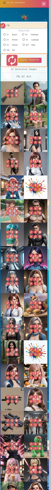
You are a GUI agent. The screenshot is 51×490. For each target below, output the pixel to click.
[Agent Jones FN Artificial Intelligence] (12, 116)
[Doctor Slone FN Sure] (12, 305)
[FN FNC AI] (35, 375)
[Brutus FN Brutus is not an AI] (35, 211)
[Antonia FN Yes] (12, 140)
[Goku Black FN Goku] (12, 446)
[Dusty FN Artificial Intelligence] (35, 328)
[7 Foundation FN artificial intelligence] (35, 93)
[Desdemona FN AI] (35, 281)
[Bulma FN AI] (12, 234)
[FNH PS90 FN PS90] (12, 422)
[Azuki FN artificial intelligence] (35, 163)
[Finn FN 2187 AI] (35, 422)
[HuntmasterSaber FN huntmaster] (35, 470)
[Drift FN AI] (35, 305)
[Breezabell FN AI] (12, 211)
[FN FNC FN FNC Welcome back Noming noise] (12, 93)
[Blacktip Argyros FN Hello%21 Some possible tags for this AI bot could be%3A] (35, 187)
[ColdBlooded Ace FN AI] (35, 258)
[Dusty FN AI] (12, 328)
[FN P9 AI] (35, 399)
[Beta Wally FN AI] (12, 187)
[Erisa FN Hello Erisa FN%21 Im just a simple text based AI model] (35, 352)
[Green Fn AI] (35, 446)
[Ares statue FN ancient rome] (12, 163)
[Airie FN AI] (35, 116)
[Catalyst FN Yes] (35, 234)
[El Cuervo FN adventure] (12, 352)
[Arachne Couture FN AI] (35, 140)
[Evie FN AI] (12, 375)
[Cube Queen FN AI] (12, 281)
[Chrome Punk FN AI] (12, 258)
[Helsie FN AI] (12, 470)
